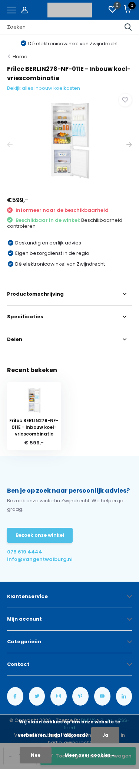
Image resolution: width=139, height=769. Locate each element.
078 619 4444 (24, 551)
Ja (105, 735)
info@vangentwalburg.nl (38, 559)
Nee (35, 755)
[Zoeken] (128, 27)
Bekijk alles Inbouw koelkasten (43, 88)
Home (20, 56)
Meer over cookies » (89, 755)
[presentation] (10, 145)
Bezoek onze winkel (40, 535)
